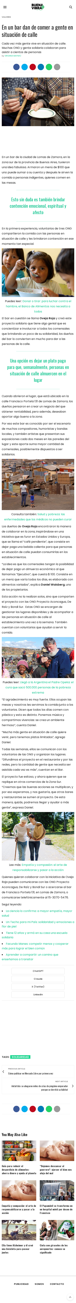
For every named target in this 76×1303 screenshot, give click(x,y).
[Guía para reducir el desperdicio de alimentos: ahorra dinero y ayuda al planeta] (19, 1151)
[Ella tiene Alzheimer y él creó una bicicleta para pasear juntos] (19, 1230)
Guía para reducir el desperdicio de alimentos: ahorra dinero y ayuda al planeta (19, 1169)
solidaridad (20, 1057)
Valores (6, 17)
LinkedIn (38, 994)
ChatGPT (38, 971)
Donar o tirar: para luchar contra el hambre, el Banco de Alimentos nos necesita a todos (38, 306)
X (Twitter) (38, 986)
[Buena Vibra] (38, 7)
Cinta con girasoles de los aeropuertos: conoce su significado (54, 1248)
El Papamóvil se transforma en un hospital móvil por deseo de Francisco (56, 1209)
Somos (39, 1284)
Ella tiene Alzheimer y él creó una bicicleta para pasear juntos (17, 1248)
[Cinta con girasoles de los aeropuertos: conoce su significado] (57, 1230)
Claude (38, 979)
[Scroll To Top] (70, 1297)
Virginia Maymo (13, 55)
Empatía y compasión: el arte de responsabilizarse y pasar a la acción (19, 1209)
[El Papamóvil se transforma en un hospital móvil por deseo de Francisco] (57, 1190)
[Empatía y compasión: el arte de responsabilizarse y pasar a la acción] (19, 1190)
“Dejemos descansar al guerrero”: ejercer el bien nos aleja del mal (56, 1169)
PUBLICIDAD (21, 1284)
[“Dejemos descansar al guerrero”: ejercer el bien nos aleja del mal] (57, 1151)
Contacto (57, 1284)
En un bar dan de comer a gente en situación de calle (37, 30)
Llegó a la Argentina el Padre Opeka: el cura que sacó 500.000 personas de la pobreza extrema (39, 687)
